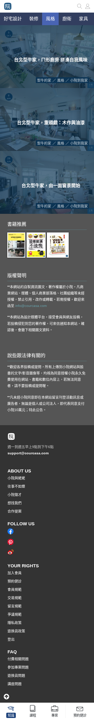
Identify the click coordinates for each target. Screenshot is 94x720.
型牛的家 (44, 80)
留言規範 (15, 606)
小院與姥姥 (16, 478)
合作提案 (15, 511)
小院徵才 (15, 495)
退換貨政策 (16, 631)
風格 (60, 80)
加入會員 (15, 573)
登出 (11, 639)
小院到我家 (79, 80)
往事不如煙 (16, 486)
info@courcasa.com (31, 306)
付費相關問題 (18, 659)
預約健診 (15, 581)
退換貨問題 (16, 675)
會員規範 (15, 589)
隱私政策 (15, 623)
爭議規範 (15, 614)
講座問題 (15, 684)
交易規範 (15, 598)
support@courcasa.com (28, 453)
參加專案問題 (18, 667)
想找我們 (15, 503)
